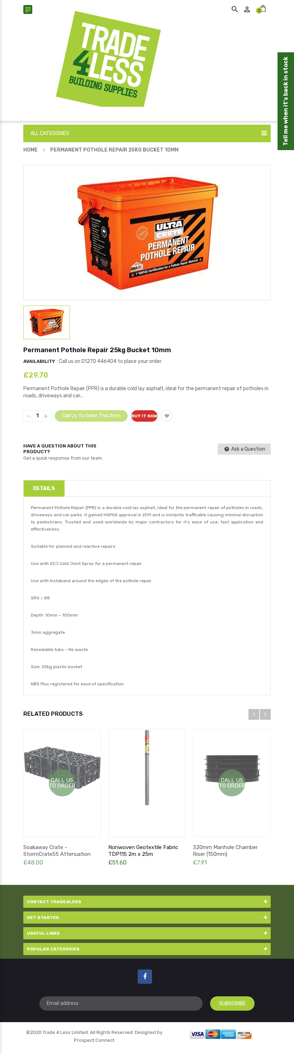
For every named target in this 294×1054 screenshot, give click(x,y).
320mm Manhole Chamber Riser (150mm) (225, 850)
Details (44, 488)
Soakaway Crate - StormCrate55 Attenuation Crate (57, 854)
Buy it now (144, 415)
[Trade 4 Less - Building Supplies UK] (220, 1033)
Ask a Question (247, 449)
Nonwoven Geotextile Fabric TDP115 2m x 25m (143, 850)
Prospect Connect (94, 1040)
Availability (39, 361)
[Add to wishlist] (166, 416)
